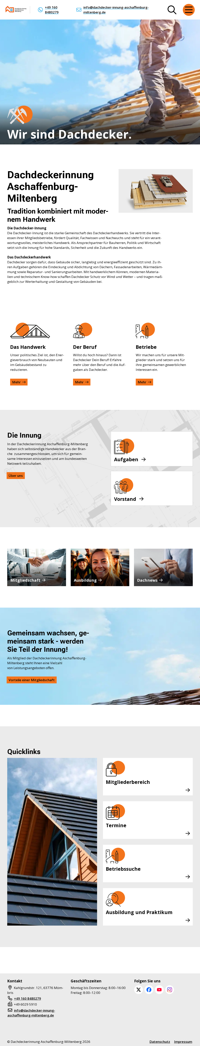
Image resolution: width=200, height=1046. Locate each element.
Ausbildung (85, 580)
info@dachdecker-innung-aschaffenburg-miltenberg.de (116, 9)
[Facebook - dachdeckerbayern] (149, 989)
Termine (116, 825)
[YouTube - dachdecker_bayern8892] (159, 989)
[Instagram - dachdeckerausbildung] (169, 989)
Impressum (183, 1041)
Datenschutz (159, 1041)
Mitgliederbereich (128, 782)
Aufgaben (126, 459)
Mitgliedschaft (25, 580)
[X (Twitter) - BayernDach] (138, 989)
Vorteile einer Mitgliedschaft (32, 680)
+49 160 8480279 (52, 9)
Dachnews (147, 580)
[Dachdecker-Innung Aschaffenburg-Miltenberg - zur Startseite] (16, 9)
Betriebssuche (123, 868)
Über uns (16, 475)
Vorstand (125, 499)
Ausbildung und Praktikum (139, 912)
